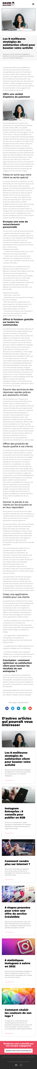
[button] (33, 4)
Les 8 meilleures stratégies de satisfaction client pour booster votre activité (18, 759)
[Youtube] (16, 1065)
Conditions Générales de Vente (18, 1062)
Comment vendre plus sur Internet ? (17, 863)
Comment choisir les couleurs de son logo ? (18, 1013)
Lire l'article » (9, 780)
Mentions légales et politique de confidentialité (18, 1057)
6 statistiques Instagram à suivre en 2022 (17, 963)
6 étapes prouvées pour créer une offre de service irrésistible (17, 912)
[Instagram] (21, 1065)
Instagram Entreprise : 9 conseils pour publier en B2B (15, 813)
